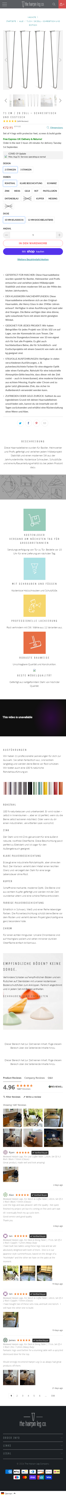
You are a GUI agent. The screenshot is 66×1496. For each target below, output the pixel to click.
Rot (36, 191)
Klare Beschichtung (31, 183)
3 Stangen (25, 169)
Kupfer (40, 198)
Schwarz (52, 183)
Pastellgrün (50, 191)
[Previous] (6, 60)
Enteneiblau (12, 198)
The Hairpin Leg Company (37, 1463)
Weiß (17, 191)
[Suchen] (55, 4)
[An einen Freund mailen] (44, 423)
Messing (53, 198)
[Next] (59, 60)
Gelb (27, 191)
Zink (7, 191)
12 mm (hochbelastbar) (40, 220)
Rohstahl (10, 183)
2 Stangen (10, 169)
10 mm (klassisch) (14, 220)
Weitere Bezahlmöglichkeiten (33, 259)
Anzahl (7, 228)
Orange (27, 198)
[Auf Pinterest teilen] (36, 423)
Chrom (8, 206)
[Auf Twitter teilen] (20, 423)
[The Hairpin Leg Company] (33, 4)
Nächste (32, 17)
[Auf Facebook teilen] (28, 423)
